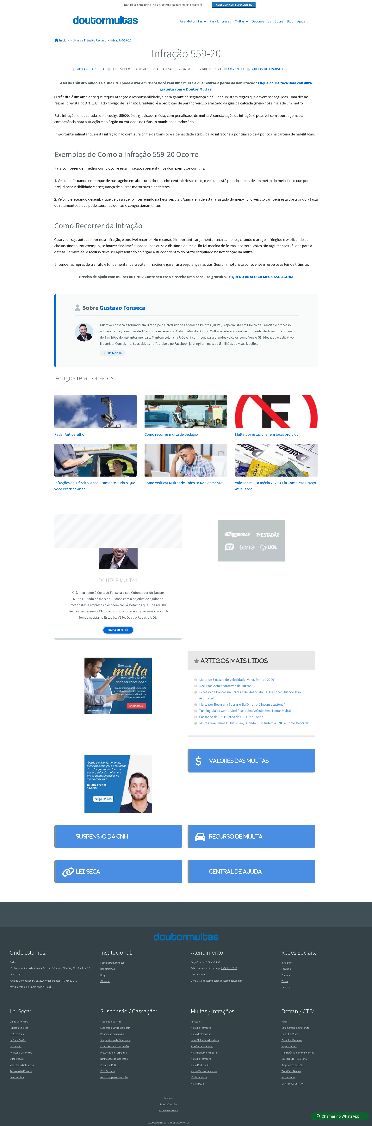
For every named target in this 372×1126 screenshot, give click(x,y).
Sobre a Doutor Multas (112, 962)
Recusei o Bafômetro (21, 1071)
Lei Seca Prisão (18, 1040)
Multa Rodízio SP (200, 1065)
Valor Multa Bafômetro (22, 1065)
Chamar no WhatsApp (340, 1116)
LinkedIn (286, 987)
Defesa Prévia (17, 1077)
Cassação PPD (108, 1065)
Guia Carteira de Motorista (295, 1027)
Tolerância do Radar (202, 1046)
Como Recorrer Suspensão (114, 1046)
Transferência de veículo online (298, 1052)
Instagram (115, 353)
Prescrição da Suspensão (113, 1052)
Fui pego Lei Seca (19, 1027)
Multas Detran (198, 1083)
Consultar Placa (290, 1033)
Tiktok (285, 981)
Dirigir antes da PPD (292, 1065)
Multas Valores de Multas (204, 1071)
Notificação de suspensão (114, 1058)
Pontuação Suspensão (112, 1033)
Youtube (286, 975)
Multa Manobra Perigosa (204, 1052)
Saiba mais (115, 630)
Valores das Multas (239, 760)
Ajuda (301, 21)
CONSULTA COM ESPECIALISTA (234, 4)
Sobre (279, 21)
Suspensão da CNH (102, 836)
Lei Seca (88, 871)
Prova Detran (288, 1077)
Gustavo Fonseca (90, 69)
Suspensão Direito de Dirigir (115, 1027)
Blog (290, 21)
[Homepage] (96, 20)
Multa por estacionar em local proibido (267, 434)
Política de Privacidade (168, 1110)
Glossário (105, 981)
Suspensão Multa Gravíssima (115, 1040)
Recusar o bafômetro (21, 1052)
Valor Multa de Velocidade (205, 1040)
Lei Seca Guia (17, 1033)
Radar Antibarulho (69, 434)
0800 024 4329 (229, 968)
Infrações (196, 1021)
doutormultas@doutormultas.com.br (222, 980)
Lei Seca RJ (16, 1046)
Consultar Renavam (292, 1040)
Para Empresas (220, 21)
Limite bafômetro (19, 1021)
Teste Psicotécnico (291, 1071)
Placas (285, 1021)
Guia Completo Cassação (114, 1077)
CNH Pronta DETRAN (292, 1083)
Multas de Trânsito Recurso (275, 69)
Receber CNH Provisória (294, 1058)
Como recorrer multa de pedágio (171, 434)
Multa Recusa (17, 1058)
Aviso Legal (168, 1098)
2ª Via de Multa (199, 1077)
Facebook (287, 969)
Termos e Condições (168, 1104)
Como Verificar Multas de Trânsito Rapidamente (183, 482)
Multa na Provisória (201, 1027)
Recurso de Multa (236, 836)
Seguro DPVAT (289, 1046)
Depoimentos (261, 21)
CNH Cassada (107, 1071)
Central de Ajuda (235, 871)
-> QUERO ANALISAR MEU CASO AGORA (260, 276)
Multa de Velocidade (202, 1033)
